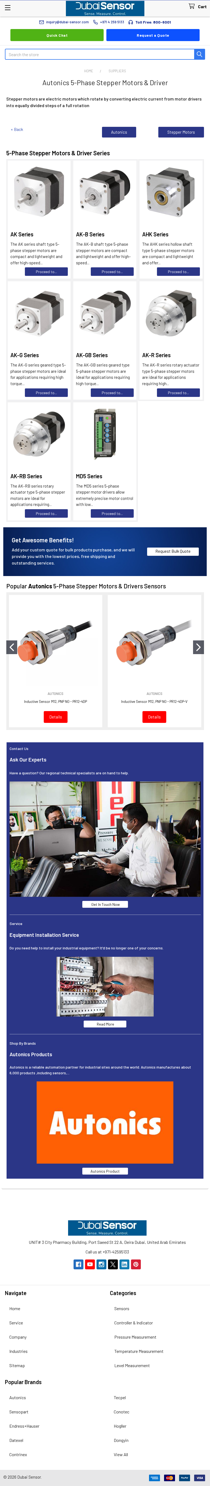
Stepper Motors (181, 132)
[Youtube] (90, 1264)
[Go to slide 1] (11, 647)
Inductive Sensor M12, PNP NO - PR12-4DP (55, 701)
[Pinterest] (136, 1264)
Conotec (121, 1411)
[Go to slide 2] (198, 647)
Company (18, 1336)
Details (55, 716)
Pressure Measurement (135, 1336)
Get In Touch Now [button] (105, 904)
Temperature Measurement (139, 1351)
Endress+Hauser (24, 1425)
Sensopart (18, 1411)
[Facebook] (78, 1264)
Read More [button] (105, 1024)
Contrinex (18, 1454)
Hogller (120, 1425)
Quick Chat (57, 35)
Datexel (16, 1440)
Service (16, 1322)
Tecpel (120, 1397)
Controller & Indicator (133, 1322)
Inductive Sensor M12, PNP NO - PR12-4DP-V (154, 701)
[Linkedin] (124, 1264)
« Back (17, 129)
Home (14, 1308)
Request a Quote (153, 35)
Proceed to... (46, 271)
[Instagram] (101, 1264)
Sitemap (17, 1365)
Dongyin (121, 1440)
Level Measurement (132, 1365)
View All (121, 1454)
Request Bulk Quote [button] (173, 551)
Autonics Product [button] (105, 1171)
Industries (18, 1351)
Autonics (119, 132)
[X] (113, 1264)
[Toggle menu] (7, 7)
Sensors (121, 1308)
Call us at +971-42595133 (107, 1251)
